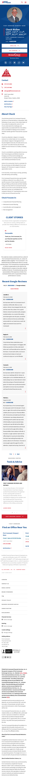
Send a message (8, 619)
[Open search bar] (22, 2)
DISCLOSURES (6, 612)
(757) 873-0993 (8, 84)
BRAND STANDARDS (7, 592)
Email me (13, 45)
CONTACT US (5, 583)
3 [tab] (17, 512)
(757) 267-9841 (8, 87)
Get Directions (8, 104)
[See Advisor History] (14, 55)
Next (18, 454)
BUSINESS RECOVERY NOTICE (10, 604)
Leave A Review (14, 288)
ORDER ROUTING (6, 608)
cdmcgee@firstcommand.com (12, 91)
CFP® (8, 31)
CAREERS (4, 579)
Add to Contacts (8, 101)
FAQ (3, 596)
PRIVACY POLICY (6, 600)
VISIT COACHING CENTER (13, 516)
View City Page (8, 106)
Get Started (13, 50)
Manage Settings (8, 632)
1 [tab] (12, 512)
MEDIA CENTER (6, 588)
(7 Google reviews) (20, 285)
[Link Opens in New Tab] (5, 62)
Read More (8, 247)
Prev (11, 454)
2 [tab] (14, 512)
